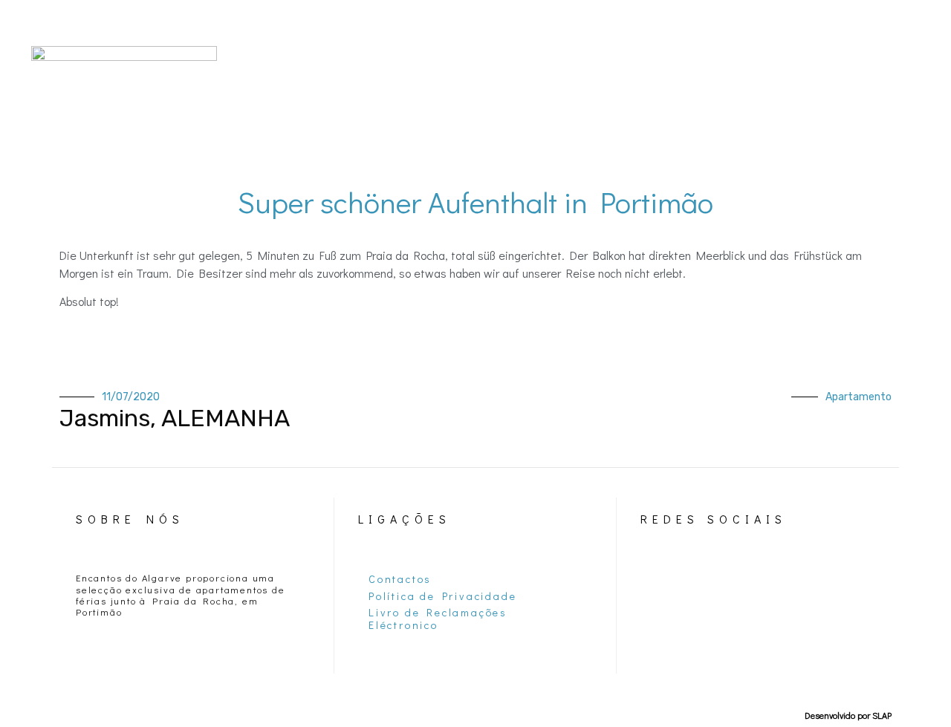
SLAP (882, 715)
